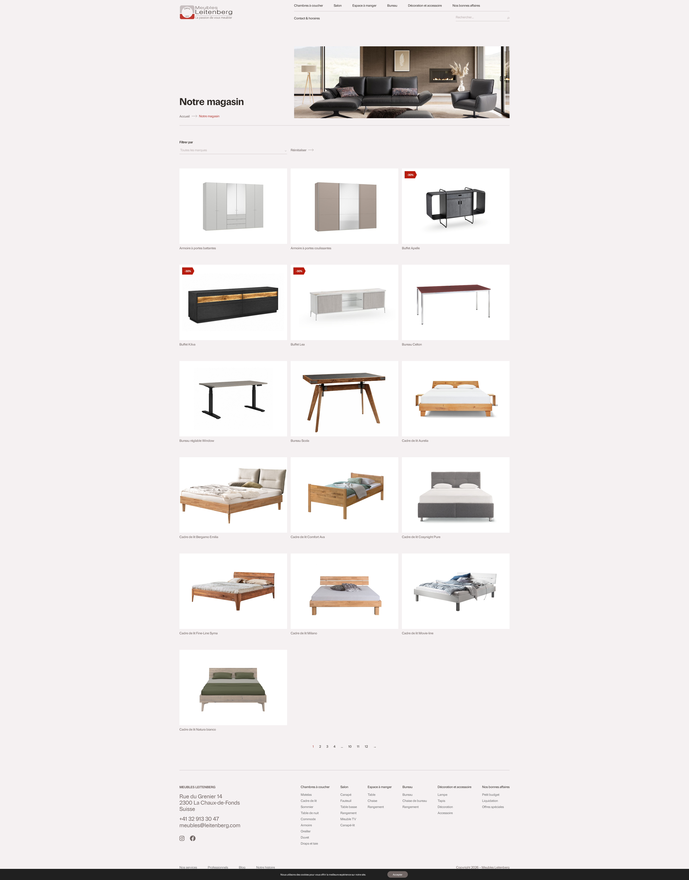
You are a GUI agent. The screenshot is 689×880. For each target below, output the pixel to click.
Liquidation (490, 801)
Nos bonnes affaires (466, 5)
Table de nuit (310, 813)
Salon (338, 5)
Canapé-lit (347, 825)
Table (371, 794)
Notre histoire (265, 867)
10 (349, 746)
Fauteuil (345, 801)
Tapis (441, 801)
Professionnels (218, 867)
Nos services (188, 867)
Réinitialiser (298, 150)
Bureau (392, 5)
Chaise (372, 801)
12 (366, 746)
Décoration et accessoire (425, 5)
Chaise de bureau (414, 801)
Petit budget (490, 794)
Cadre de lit (309, 801)
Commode (308, 819)
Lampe (442, 794)
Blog (242, 867)
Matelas (306, 794)
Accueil (184, 116)
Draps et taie (309, 843)
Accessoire (445, 813)
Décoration (445, 807)
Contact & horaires (307, 18)
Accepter (397, 874)
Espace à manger (364, 5)
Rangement (348, 813)
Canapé (345, 794)
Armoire (306, 825)
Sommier (307, 807)
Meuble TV (348, 819)
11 (358, 746)
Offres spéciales (493, 807)
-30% (410, 175)
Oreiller (306, 831)
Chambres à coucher (308, 5)
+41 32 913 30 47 (199, 818)
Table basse (348, 807)
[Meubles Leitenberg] (234, 12)
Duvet (305, 837)
